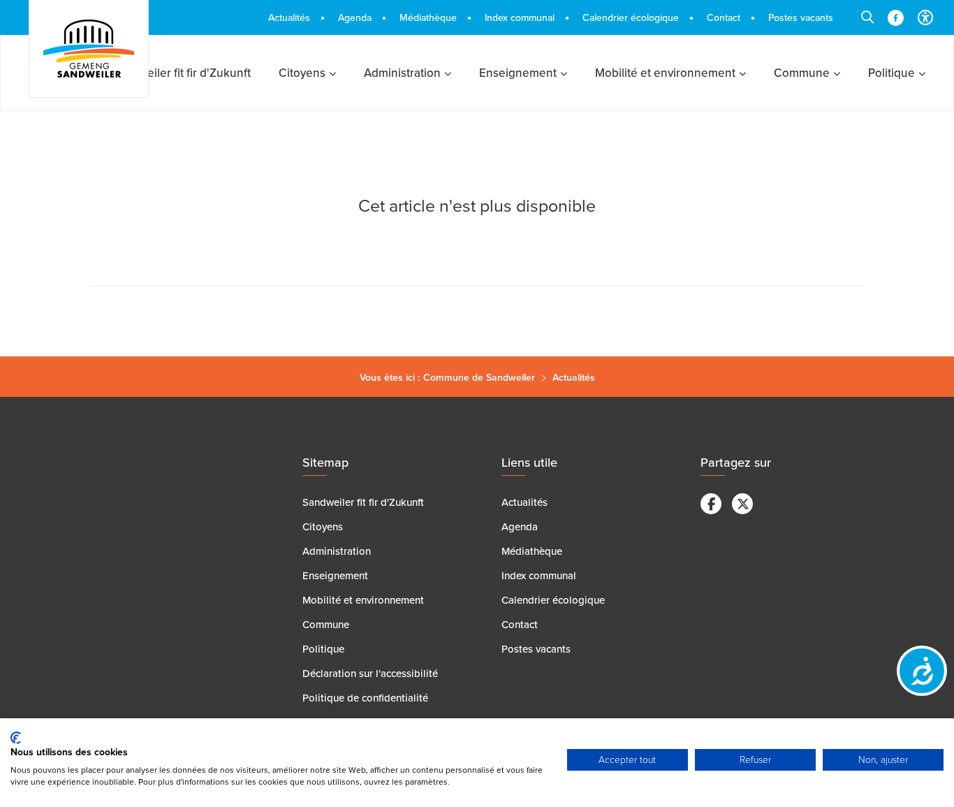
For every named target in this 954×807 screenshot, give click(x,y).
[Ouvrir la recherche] (867, 17)
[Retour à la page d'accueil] (89, 49)
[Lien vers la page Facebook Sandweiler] (896, 18)
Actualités (573, 377)
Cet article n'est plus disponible (477, 204)
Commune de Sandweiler (479, 377)
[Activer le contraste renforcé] (925, 17)
